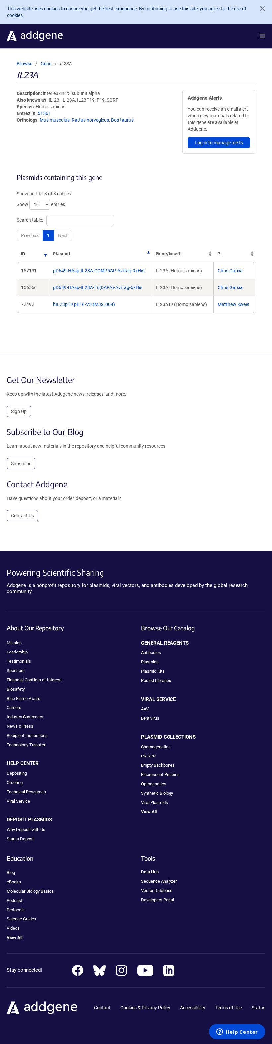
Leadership (17, 652)
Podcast (14, 900)
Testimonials (19, 661)
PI (219, 253)
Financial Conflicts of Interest (34, 679)
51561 (44, 113)
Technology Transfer (26, 744)
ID (23, 253)
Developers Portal (157, 899)
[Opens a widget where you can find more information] (237, 1032)
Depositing (17, 773)
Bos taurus (122, 120)
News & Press (20, 726)
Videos (13, 928)
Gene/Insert (168, 253)
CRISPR (148, 756)
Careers (14, 707)
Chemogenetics (155, 746)
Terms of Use (228, 1007)
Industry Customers (25, 716)
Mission (14, 642)
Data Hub (150, 871)
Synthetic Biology (157, 793)
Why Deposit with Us (26, 829)
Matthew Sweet (234, 304)
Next (63, 235)
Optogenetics (153, 783)
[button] (262, 36)
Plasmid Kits (153, 671)
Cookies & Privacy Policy (145, 1007)
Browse (24, 63)
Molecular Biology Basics (30, 891)
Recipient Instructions (27, 735)
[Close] (260, 8)
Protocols (16, 909)
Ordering (15, 782)
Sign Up (19, 411)
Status (258, 1007)
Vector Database (156, 890)
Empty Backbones (158, 765)
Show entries (41, 204)
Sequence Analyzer (159, 881)
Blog (11, 872)
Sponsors (16, 670)
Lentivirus (150, 718)
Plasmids (150, 661)
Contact (102, 1007)
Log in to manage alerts (219, 142)
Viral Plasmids (154, 802)
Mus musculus (55, 120)
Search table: (30, 220)
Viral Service (18, 801)
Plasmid (61, 253)
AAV (145, 708)
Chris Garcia (230, 270)
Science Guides (21, 918)
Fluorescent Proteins (160, 774)
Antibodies (151, 652)
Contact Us (22, 515)
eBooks (14, 881)
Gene (46, 63)
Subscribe (21, 463)
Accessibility (192, 1007)
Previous (30, 235)
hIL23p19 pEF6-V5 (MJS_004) (84, 304)
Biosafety (16, 689)
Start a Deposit (20, 838)
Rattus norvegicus (90, 120)
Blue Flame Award (23, 698)
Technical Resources (26, 791)
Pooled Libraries (156, 680)
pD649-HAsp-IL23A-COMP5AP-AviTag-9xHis (98, 270)
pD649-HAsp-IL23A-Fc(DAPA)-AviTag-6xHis (97, 287)
